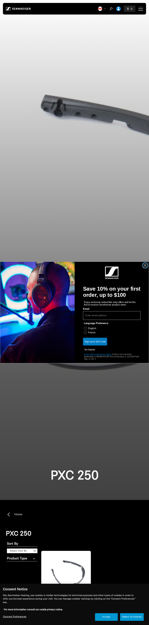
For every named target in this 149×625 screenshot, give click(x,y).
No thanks (89, 349)
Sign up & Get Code (95, 341)
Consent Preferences (14, 617)
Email (86, 309)
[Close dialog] (145, 265)
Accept (106, 617)
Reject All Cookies (132, 617)
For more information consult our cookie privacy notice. (33, 609)
